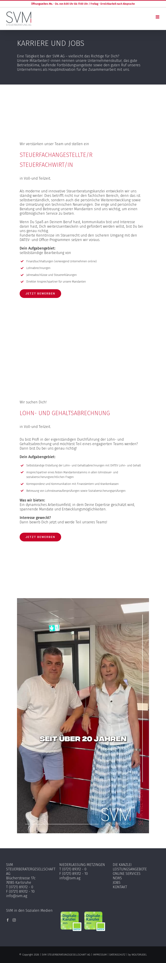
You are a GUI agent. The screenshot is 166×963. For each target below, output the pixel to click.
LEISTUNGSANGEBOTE (130, 869)
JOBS (116, 882)
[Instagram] (14, 920)
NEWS (117, 878)
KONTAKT (120, 887)
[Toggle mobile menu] (158, 17)
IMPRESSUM (100, 954)
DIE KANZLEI (122, 864)
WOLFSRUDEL (139, 954)
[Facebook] (7, 920)
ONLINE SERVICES (126, 873)
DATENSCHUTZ (117, 954)
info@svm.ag (16, 896)
